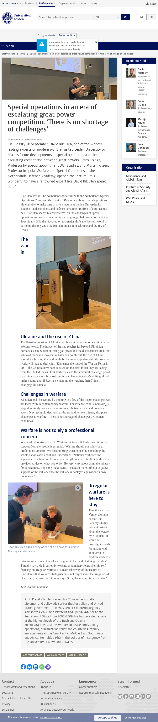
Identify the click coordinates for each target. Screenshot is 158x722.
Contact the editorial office (17, 698)
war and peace (55, 655)
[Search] (125, 17)
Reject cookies (137, 717)
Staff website (8, 53)
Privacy (6, 704)
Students (29, 3)
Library (93, 3)
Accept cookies (107, 717)
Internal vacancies (51, 698)
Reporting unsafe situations (95, 693)
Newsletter (124, 687)
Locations (7, 693)
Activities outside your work (57, 710)
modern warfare (32, 655)
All (97, 17)
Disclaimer (8, 710)
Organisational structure (72, 3)
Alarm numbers (88, 687)
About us (45, 687)
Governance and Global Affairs (136, 178)
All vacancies (47, 704)
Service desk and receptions (18, 687)
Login (153, 3)
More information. (51, 717)
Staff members (47, 3)
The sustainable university (55, 693)
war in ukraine (77, 655)
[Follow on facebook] (126, 696)
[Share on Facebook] (23, 667)
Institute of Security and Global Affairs (138, 189)
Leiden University (11, 3)
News (22, 53)
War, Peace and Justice (135, 200)
